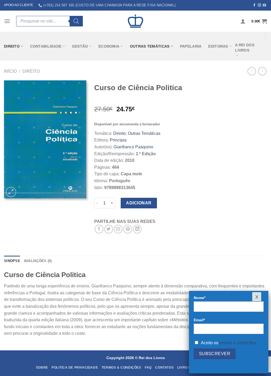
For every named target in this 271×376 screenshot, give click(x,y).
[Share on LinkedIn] (137, 229)
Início (10, 71)
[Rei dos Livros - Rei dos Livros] (135, 21)
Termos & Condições (121, 367)
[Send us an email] (264, 5)
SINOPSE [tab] (12, 261)
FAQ (148, 367)
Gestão (80, 46)
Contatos (164, 367)
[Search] (76, 21)
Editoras (218, 46)
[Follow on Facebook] (254, 5)
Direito (12, 46)
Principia (118, 140)
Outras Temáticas (150, 46)
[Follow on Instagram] (259, 5)
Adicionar (138, 203)
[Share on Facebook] (99, 229)
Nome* (199, 298)
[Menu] (7, 21)
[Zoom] (11, 192)
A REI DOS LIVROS (244, 47)
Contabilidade (46, 46)
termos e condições (237, 343)
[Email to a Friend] (118, 229)
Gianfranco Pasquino (133, 147)
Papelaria (191, 46)
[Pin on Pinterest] (127, 229)
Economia (108, 46)
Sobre (42, 367)
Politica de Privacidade (75, 367)
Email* (199, 320)
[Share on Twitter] (108, 229)
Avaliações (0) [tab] (38, 261)
